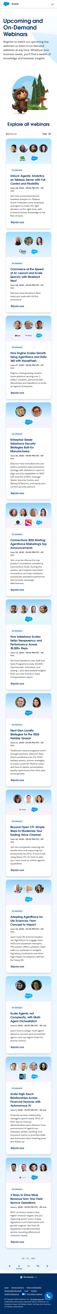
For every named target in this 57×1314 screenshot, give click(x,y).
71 (38, 1266)
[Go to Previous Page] (10, 1266)
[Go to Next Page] (47, 1266)
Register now (17, 222)
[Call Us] (49, 1296)
